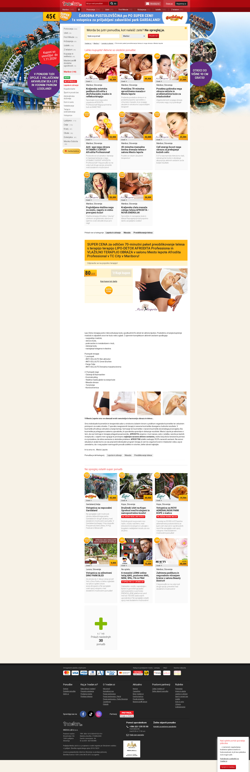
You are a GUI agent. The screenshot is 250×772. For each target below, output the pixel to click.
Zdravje (178, 704)
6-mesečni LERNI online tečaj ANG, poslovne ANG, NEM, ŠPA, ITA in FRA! (135, 575)
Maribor (68, 10)
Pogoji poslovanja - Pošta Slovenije (115, 699)
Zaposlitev (136, 691)
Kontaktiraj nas (108, 691)
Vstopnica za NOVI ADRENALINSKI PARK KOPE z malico (167, 510)
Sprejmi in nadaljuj (228, 767)
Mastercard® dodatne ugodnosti (70, 63)
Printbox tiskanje (86, 696)
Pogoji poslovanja (109, 694)
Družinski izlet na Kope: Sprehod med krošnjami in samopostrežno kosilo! (135, 510)
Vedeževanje (69, 106)
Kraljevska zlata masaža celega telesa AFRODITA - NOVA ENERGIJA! (135, 210)
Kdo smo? (106, 689)
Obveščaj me (155, 4)
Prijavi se (169, 4)
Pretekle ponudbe (69, 691)
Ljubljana (70, 120)
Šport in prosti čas (71, 92)
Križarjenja (144, 10)
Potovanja (93, 10)
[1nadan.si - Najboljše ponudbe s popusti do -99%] (72, 3)
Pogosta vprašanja (87, 691)
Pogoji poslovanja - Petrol (112, 696)
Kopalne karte (69, 89)
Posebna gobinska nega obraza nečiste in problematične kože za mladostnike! (169, 92)
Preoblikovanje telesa (143, 455)
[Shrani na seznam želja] (114, 57)
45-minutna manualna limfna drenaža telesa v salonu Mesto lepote (133, 150)
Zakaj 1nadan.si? (158, 689)
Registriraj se (181, 4)
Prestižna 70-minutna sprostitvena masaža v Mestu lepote (133, 91)
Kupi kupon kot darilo (108, 281)
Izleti (109, 10)
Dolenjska (70, 137)
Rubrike (179, 684)
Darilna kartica (71, 151)
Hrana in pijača (180, 691)
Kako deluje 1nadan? (88, 689)
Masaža (128, 455)
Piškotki (105, 704)
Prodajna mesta (86, 694)
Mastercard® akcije (140, 702)
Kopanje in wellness (69, 55)
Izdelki (161, 10)
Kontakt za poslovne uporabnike (164, 726)
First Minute (125, 10)
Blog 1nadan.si (138, 694)
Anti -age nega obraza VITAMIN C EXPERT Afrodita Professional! (98, 150)
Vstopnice (68, 115)
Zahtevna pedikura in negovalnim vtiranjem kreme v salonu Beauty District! (168, 576)
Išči (115, 4)
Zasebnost (107, 702)
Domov (65, 689)
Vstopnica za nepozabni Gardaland (99, 509)
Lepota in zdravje (71, 85)
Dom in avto (69, 102)
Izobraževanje (180, 707)
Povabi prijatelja (138, 699)
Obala (68, 133)
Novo (67, 78)
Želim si (66, 694)
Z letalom (177, 10)
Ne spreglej (70, 81)
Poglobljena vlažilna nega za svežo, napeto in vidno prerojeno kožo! (100, 210)
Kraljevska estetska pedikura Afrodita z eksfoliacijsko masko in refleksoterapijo (99, 92)
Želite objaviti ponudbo (160, 691)
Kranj (68, 129)
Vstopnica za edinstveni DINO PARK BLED (99, 574)
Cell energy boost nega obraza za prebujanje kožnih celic (168, 150)
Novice (135, 689)
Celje (68, 124)
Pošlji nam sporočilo (137, 735)
